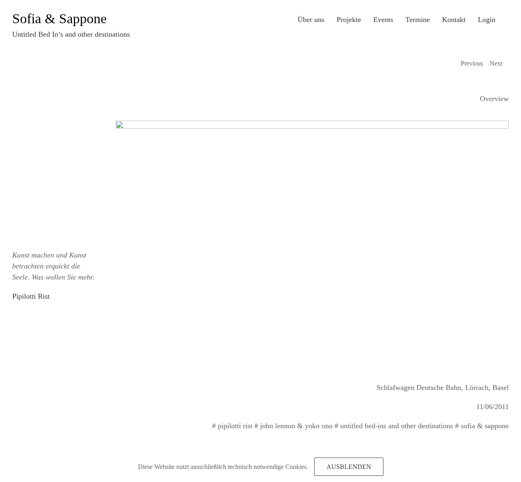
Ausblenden (348, 466)
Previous (472, 63)
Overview (494, 99)
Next (496, 63)
